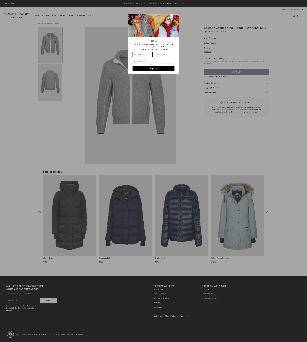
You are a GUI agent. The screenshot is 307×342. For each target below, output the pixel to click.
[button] (175, 17)
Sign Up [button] (153, 68)
